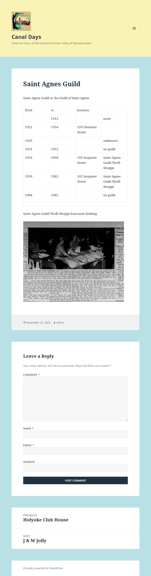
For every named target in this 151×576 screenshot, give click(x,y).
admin (60, 322)
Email (28, 445)
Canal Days (26, 36)
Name (28, 428)
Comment (31, 374)
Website (29, 462)
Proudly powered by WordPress (43, 568)
